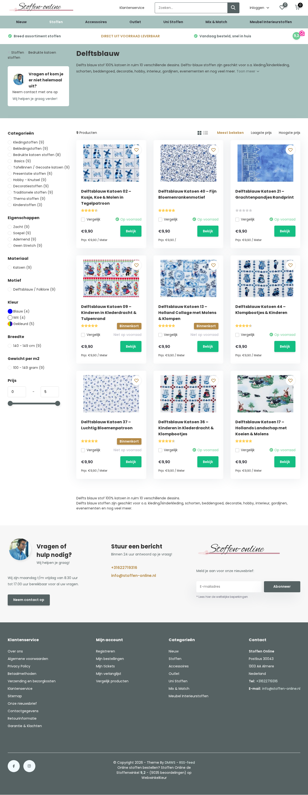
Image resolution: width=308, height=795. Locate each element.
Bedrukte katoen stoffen (37, 154)
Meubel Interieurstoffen (271, 22)
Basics (22, 161)
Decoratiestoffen (31, 186)
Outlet (135, 22)
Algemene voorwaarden (28, 658)
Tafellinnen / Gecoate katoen (41, 167)
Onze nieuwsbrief (22, 703)
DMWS (170, 762)
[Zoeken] (233, 7)
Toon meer (246, 71)
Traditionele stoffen (33, 192)
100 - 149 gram (29, 367)
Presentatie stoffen (32, 173)
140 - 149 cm (27, 345)
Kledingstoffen (28, 142)
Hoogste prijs (289, 132)
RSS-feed (187, 762)
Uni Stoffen (173, 22)
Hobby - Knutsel (29, 179)
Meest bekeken (230, 132)
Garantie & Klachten (25, 725)
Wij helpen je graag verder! (35, 98)
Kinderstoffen (27, 204)
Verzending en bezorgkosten (32, 681)
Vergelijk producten (112, 681)
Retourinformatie (22, 718)
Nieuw (21, 22)
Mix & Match (216, 22)
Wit (19, 317)
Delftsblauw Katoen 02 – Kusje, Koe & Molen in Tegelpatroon (106, 197)
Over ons (15, 651)
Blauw (21, 311)
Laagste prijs (261, 132)
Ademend (24, 239)
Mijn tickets (105, 666)
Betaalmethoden (22, 673)
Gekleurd (23, 323)
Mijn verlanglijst (108, 673)
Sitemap (15, 696)
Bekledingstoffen (30, 148)
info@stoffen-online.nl (133, 575)
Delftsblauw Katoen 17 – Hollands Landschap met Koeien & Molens (261, 428)
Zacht (21, 226)
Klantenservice (132, 7)
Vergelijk (93, 219)
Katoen (22, 267)
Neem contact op (28, 599)
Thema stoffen (29, 198)
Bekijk (131, 231)
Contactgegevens (23, 711)
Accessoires (96, 22)
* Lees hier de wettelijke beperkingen (222, 597)
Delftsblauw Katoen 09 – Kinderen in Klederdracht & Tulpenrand (108, 312)
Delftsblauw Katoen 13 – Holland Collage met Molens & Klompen (187, 312)
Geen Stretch (27, 245)
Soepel (22, 233)
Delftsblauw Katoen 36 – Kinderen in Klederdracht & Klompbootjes (186, 428)
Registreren (105, 651)
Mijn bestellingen (110, 658)
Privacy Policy (19, 666)
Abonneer (282, 586)
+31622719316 (124, 567)
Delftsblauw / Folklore (34, 289)
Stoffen (56, 22)
